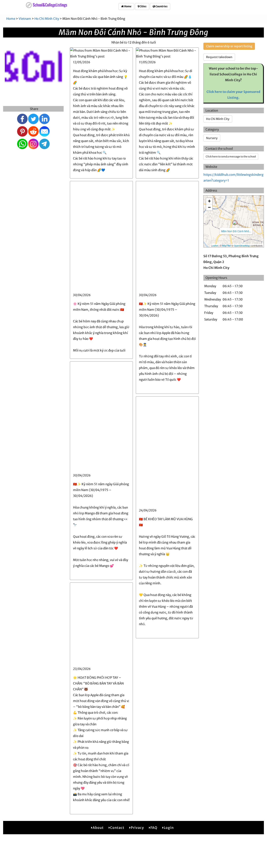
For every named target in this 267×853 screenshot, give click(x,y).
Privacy (137, 828)
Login (169, 828)
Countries (161, 6)
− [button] (209, 207)
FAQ (153, 828)
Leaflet (214, 245)
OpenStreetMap (242, 245)
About (98, 828)
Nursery (212, 138)
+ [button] (209, 201)
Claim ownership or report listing (229, 46)
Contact (117, 828)
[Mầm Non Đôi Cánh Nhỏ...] (234, 222)
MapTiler (226, 245)
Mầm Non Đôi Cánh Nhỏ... (236, 231)
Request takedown (219, 57)
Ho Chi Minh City (46, 19)
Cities (142, 6)
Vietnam (25, 19)
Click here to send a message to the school (231, 156)
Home (127, 6)
